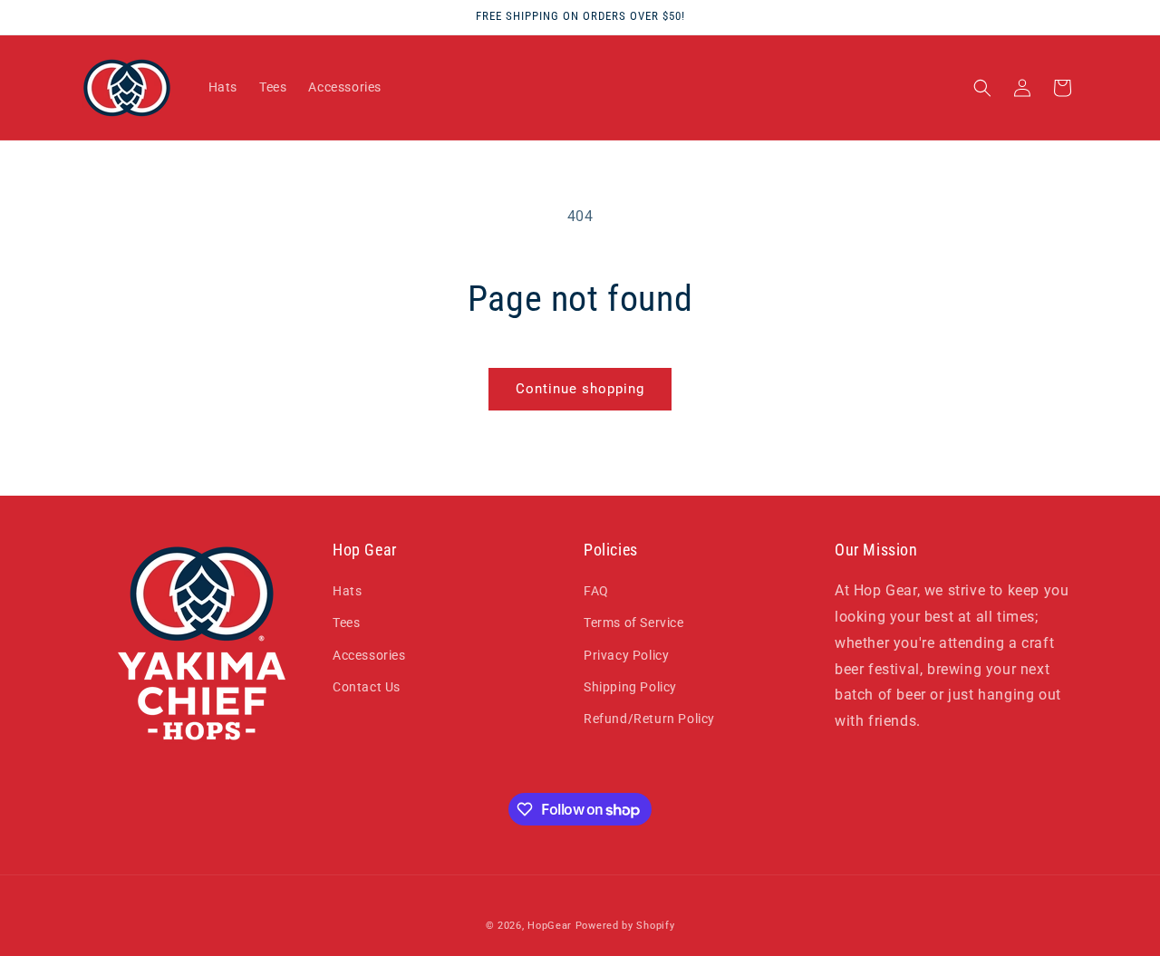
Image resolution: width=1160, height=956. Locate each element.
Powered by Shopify (625, 926)
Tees (346, 622)
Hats (347, 591)
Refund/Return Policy (649, 718)
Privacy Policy (626, 655)
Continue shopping (580, 389)
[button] (982, 88)
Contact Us (367, 687)
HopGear (549, 926)
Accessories (369, 655)
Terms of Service (634, 622)
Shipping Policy (630, 687)
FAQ (596, 591)
